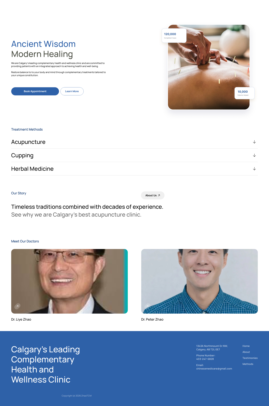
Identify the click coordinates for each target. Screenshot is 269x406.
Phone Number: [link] (206, 355)
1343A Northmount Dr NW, (212, 346)
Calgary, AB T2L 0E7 (208, 349)
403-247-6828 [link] (205, 359)
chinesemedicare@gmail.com (214, 368)
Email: (200, 365)
